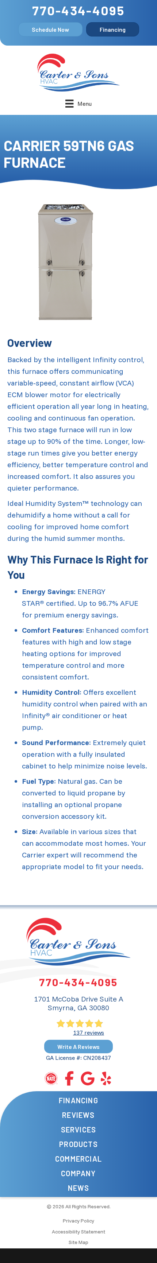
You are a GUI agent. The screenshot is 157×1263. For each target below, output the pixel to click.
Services (78, 1129)
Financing (78, 1100)
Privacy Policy (78, 1220)
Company (78, 1173)
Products (78, 1144)
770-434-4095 (78, 10)
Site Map (78, 1242)
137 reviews (88, 1032)
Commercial (78, 1158)
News (78, 1188)
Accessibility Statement (78, 1231)
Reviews (78, 1115)
